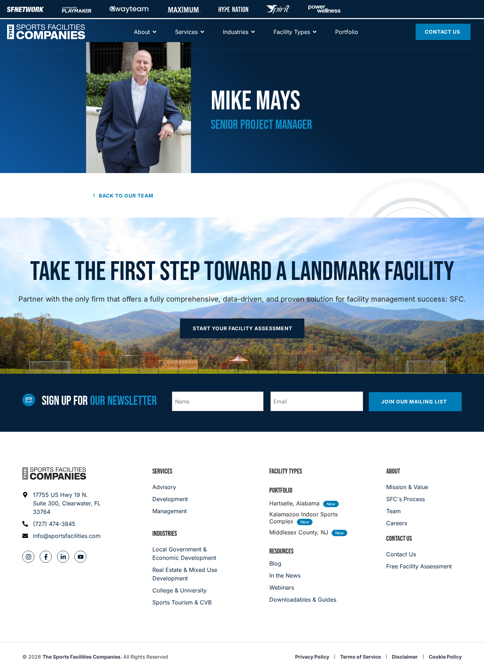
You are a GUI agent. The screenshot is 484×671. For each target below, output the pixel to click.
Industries (164, 533)
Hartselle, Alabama (294, 503)
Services (162, 471)
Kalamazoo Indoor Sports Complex (303, 517)
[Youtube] (80, 557)
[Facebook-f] (46, 557)
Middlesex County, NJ (298, 532)
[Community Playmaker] (77, 9)
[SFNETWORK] (25, 9)
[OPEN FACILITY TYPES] (314, 32)
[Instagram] (28, 557)
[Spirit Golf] (278, 9)
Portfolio (280, 490)
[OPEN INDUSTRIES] (253, 32)
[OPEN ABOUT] (154, 32)
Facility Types (285, 471)
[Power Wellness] (324, 9)
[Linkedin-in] (63, 557)
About (393, 471)
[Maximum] (183, 9)
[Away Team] (128, 9)
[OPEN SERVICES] (202, 32)
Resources (281, 551)
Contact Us (399, 538)
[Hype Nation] (233, 9)
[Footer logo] (54, 473)
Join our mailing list (414, 401)
